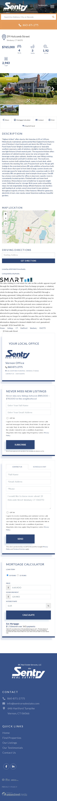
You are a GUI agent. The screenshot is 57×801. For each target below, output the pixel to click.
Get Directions (28, 261)
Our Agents (20, 373)
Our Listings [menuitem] (9, 742)
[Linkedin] (13, 767)
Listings (10, 328)
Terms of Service (19, 549)
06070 (42, 328)
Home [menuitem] (6, 732)
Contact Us (10, 373)
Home (2, 328)
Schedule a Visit (39, 467)
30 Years (12, 575)
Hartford (23, 328)
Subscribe (20, 444)
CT (17, 328)
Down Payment (12, 592)
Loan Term (10, 569)
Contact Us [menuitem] (9, 752)
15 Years (22, 575)
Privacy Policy (9, 787)
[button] (53, 17)
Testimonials (43, 5)
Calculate (28, 615)
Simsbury (33, 328)
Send (20, 538)
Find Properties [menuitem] (11, 737)
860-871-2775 (30, 25)
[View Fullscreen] (6, 224)
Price (8, 583)
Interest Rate (11, 601)
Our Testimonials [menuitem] (12, 747)
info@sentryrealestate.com (23, 703)
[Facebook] (6, 767)
